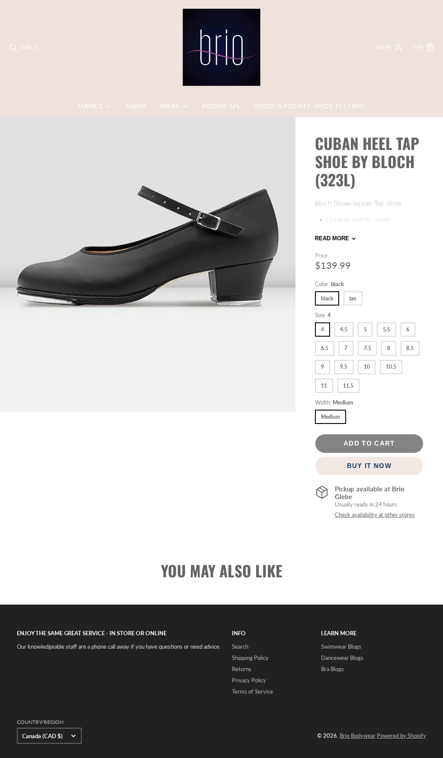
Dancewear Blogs (342, 657)
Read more (332, 238)
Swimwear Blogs (341, 646)
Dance (90, 106)
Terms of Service (252, 691)
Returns (241, 669)
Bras (170, 106)
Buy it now (369, 465)
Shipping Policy (250, 657)
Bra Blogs (332, 669)
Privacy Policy (249, 680)
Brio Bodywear (358, 735)
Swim (136, 106)
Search (240, 646)
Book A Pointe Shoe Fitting (309, 106)
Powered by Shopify (401, 735)
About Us (221, 106)
